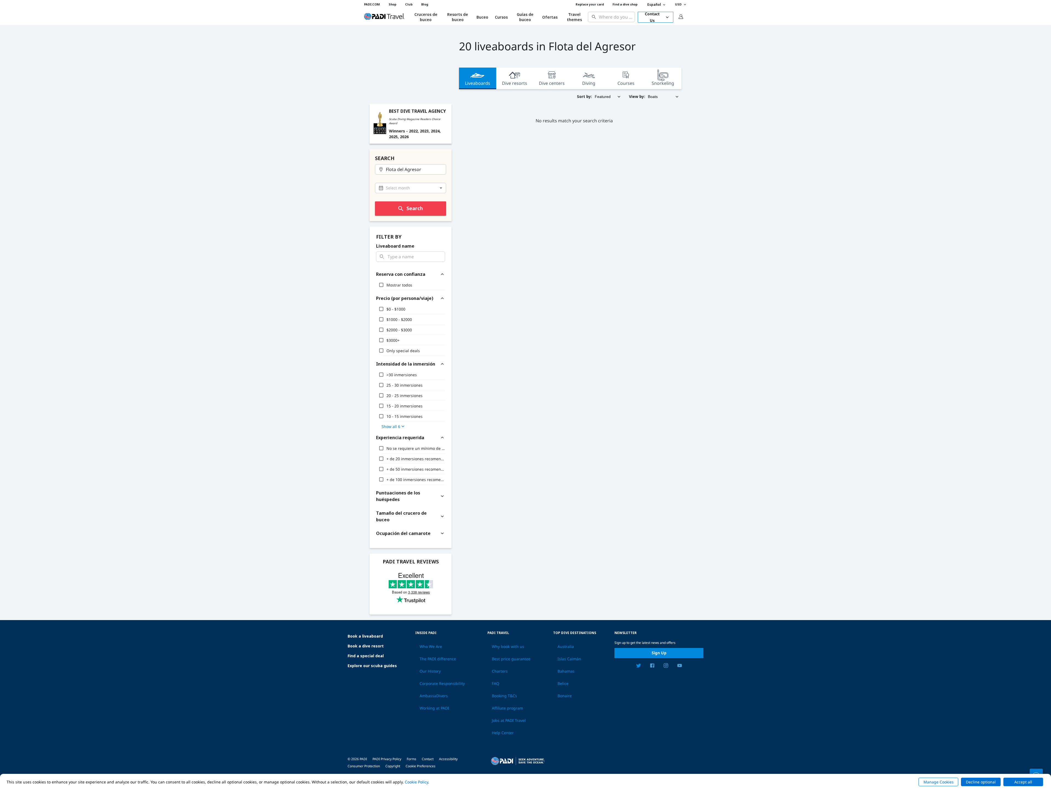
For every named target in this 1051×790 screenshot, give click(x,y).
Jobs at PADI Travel (509, 720)
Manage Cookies (938, 782)
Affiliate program (507, 708)
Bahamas (566, 671)
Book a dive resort (366, 646)
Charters (500, 671)
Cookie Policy (416, 782)
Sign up (659, 652)
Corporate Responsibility (442, 683)
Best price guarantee (511, 659)
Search (414, 208)
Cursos (501, 17)
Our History (430, 671)
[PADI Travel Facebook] (652, 666)
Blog (424, 4)
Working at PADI (434, 708)
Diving (588, 83)
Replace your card (590, 4)
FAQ (495, 683)
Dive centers (552, 83)
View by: (637, 96)
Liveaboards (477, 83)
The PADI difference (438, 659)
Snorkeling (663, 83)
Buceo (482, 17)
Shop (392, 4)
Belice (563, 683)
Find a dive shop (625, 4)
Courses (625, 83)
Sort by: (584, 96)
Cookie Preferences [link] (420, 766)
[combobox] (616, 17)
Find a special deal (366, 655)
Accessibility (448, 759)
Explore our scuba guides (372, 665)
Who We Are (431, 647)
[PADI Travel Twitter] (638, 666)
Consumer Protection (364, 766)
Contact (428, 759)
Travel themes (574, 17)
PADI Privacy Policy (387, 759)
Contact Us (652, 17)
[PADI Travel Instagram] (666, 666)
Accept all (1023, 782)
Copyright (392, 766)
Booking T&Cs (504, 696)
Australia (566, 647)
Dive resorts (514, 83)
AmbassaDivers (434, 696)
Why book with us (508, 647)
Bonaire (565, 696)
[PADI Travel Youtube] (679, 666)
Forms (411, 759)
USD (678, 4)
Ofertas (550, 17)
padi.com (372, 4)
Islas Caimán (569, 659)
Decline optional (981, 782)
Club (408, 4)
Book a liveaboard (365, 636)
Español (654, 4)
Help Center (503, 733)
